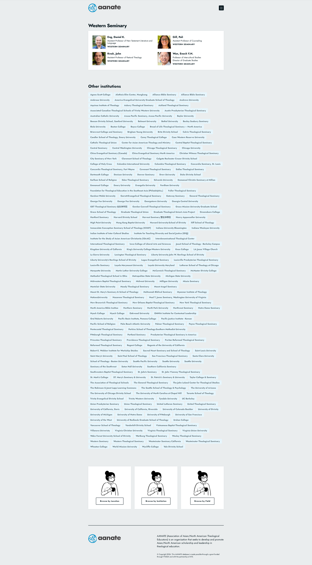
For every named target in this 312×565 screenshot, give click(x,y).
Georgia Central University (185, 201)
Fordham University (169, 185)
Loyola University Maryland (161, 265)
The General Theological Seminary (151, 382)
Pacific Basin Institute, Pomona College (137, 318)
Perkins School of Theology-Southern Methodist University (156, 329)
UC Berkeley (188, 398)
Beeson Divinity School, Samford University (111, 121)
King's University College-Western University (148, 249)
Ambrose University (100, 99)
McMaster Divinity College (203, 270)
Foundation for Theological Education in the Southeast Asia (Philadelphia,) (126, 190)
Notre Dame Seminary (209, 307)
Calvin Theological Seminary (197, 131)
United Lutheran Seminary (169, 404)
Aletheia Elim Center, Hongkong (131, 94)
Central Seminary (98, 148)
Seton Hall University (132, 366)
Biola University (98, 126)
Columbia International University (133, 163)
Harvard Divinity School (125, 217)
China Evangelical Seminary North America (153, 153)
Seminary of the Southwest (103, 366)
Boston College (118, 126)
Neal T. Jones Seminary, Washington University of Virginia (177, 297)
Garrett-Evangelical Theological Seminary (141, 195)
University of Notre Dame (129, 414)
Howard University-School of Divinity (168, 222)
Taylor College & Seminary (203, 377)
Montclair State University (102, 286)
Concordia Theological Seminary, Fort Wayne (112, 169)
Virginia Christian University (128, 430)
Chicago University (191, 148)
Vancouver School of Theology (105, 425)
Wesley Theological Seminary (186, 435)
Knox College (182, 249)
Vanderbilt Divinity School (138, 425)
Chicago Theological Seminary (162, 148)
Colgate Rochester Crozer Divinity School (176, 158)
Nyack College (97, 313)
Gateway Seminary (175, 195)
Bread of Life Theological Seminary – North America (176, 126)
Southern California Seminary (161, 366)
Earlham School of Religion (103, 179)
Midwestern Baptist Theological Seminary (110, 281)
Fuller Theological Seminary (182, 190)
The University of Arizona (203, 387)
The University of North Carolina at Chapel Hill (159, 393)
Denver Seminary (145, 174)
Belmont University (147, 121)
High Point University (100, 222)
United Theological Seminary (201, 404)
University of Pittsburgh (158, 414)
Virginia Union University (194, 430)
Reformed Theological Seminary (106, 345)
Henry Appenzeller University (190, 217)
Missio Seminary (191, 281)
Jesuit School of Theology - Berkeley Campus (198, 243)
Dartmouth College (99, 174)
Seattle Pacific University (145, 361)
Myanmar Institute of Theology (192, 291)
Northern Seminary (132, 307)
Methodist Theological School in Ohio (108, 276)
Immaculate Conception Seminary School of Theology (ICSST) (120, 227)
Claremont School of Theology (136, 158)
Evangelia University (145, 185)
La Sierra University (99, 254)
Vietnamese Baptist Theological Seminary (176, 425)
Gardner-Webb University (102, 195)
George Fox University (101, 201)
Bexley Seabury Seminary (195, 121)
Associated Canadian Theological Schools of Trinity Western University (125, 110)
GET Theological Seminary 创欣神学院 (108, 206)
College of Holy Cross (101, 163)
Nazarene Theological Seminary (128, 297)
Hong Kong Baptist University (130, 222)
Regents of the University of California (166, 345)
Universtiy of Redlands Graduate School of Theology (142, 419)
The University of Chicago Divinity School (110, 393)
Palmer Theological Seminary (169, 323)
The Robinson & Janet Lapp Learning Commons (113, 387)
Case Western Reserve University (188, 137)
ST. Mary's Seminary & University (129, 377)
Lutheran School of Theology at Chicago (199, 265)
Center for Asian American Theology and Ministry (146, 142)
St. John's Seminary (147, 371)
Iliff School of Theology (202, 222)
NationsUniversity (98, 297)
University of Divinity (208, 409)
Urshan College (181, 419)
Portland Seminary (136, 334)
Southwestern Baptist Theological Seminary (111, 371)
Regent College (134, 345)
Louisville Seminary (99, 265)
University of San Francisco (188, 414)
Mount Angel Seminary (165, 286)
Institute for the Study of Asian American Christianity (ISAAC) (120, 238)
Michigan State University (178, 276)
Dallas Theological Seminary (190, 169)
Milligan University (169, 281)
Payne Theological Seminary (203, 323)
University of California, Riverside (141, 409)
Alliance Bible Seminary (164, 94)
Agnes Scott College (100, 94)
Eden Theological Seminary (135, 179)
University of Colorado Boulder (178, 409)
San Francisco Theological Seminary (170, 355)
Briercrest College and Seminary (106, 131)
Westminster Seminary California (165, 441)
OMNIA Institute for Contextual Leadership (175, 313)
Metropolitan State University (146, 276)
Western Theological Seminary (128, 441)
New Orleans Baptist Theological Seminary (154, 302)
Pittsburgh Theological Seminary (106, 334)
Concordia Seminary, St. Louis (205, 163)
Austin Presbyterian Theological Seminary (185, 110)
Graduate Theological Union (135, 212)
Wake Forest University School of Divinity (110, 435)
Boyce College (138, 126)
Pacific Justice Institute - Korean (176, 318)
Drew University (167, 174)
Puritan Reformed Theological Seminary (184, 340)
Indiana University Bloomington (171, 227)
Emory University (122, 185)
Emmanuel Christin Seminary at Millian (196, 179)
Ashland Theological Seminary (173, 105)
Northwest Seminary (183, 307)
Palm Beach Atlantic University (135, 323)
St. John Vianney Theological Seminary (181, 371)
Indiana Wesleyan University (205, 227)
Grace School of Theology (103, 212)
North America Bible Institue (104, 307)
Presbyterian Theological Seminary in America (173, 334)
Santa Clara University (203, 355)
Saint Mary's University (101, 355)
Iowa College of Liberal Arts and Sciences (150, 243)
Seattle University (170, 361)
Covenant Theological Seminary (155, 169)
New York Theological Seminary (195, 302)
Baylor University (185, 115)
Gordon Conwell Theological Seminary (151, 206)
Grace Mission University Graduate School (196, 206)
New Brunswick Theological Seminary (108, 302)
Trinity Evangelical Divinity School (107, 398)
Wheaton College (98, 446)
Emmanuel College (99, 185)
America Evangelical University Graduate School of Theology (144, 99)
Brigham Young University (140, 131)
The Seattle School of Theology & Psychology (163, 387)
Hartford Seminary (99, 217)
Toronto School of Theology (200, 393)
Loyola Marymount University (129, 265)
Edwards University (163, 179)
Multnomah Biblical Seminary (157, 291)
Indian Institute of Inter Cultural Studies (109, 233)
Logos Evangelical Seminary (155, 259)
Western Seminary (99, 441)
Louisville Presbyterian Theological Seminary (196, 259)
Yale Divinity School (173, 446)
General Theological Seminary (204, 195)
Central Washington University (127, 148)
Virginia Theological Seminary (162, 430)
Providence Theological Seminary (143, 340)
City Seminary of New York (103, 158)
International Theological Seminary (107, 243)
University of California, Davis (104, 409)
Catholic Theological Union (103, 142)
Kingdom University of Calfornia (106, 249)
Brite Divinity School (168, 131)
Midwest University (145, 281)
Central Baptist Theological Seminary (194, 142)
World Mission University (124, 446)
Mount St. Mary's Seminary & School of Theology (114, 291)
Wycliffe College (150, 446)
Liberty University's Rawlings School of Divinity (113, 259)
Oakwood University (139, 313)
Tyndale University (168, 398)
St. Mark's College (99, 377)
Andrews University (189, 99)
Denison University (123, 174)
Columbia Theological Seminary (170, 163)
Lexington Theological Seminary (130, 254)
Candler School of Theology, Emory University (113, 137)
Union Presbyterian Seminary (104, 404)
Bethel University (169, 121)
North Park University (157, 307)
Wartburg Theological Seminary (151, 435)
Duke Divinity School (190, 174)
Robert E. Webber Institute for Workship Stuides (114, 350)
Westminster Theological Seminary (203, 441)
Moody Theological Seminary (134, 286)
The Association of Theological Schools (109, 382)
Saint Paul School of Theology (132, 355)
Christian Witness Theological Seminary (199, 153)
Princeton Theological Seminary (106, 340)
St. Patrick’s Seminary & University (168, 377)
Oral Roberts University (101, 318)
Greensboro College (210, 212)
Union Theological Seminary (138, 404)
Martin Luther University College (131, 270)
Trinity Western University (141, 398)
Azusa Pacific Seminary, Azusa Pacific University (148, 115)
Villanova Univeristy (100, 430)
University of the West (101, 419)
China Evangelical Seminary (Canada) (108, 153)
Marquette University (100, 270)
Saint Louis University (205, 350)
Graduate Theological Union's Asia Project (174, 212)
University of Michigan (101, 414)
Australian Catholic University (104, 115)
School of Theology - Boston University (109, 361)
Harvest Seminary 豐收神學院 (156, 217)
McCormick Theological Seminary (169, 270)
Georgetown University (155, 201)
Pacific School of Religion (102, 323)
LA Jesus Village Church (206, 249)
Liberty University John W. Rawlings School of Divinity (177, 254)
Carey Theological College (154, 137)
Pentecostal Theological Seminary (106, 329)
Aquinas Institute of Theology (104, 105)
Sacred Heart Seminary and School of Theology (166, 350)
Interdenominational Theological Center (175, 238)
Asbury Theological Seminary (138, 105)
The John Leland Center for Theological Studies (196, 382)
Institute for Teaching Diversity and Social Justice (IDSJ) (161, 233)
